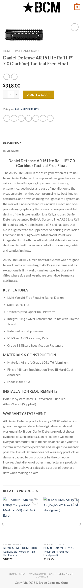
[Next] (80, 532)
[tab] (41, 143)
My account (37, 573)
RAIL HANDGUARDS (27, 51)
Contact (42, 576)
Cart (52, 573)
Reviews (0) (11, 150)
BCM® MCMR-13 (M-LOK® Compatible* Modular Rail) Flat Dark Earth (20, 551)
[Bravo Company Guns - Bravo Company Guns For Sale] (41, 7)
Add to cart (38, 94)
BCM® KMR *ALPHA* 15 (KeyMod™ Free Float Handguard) (59, 551)
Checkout (65, 573)
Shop (22, 573)
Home (7, 51)
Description (12, 142)
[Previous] (3, 532)
